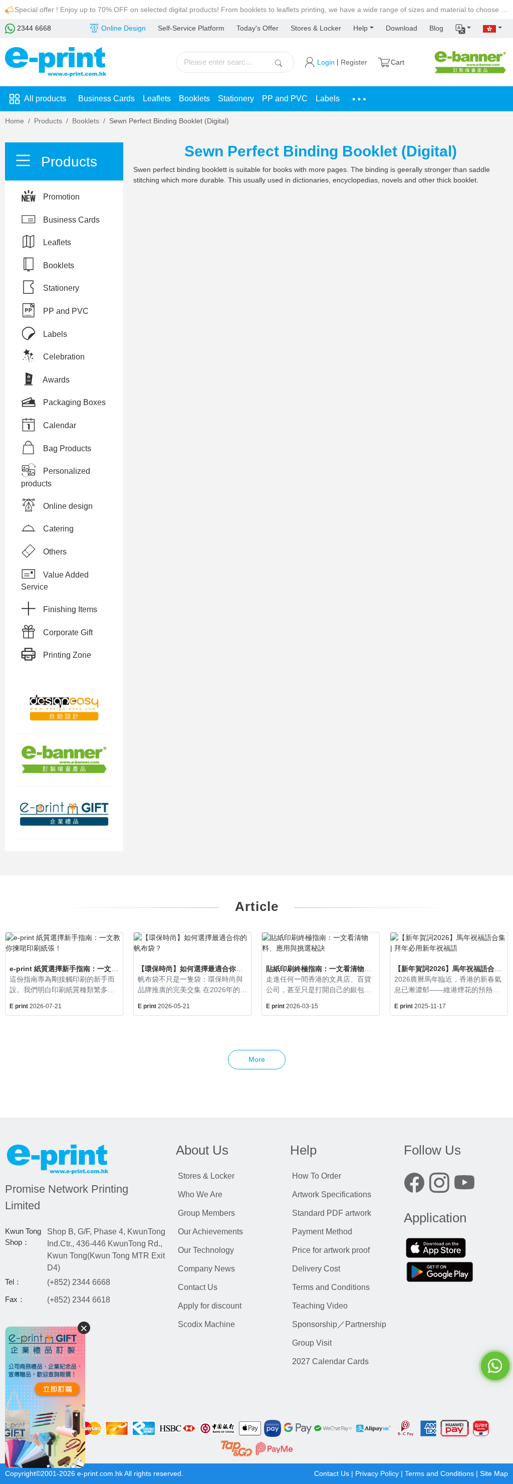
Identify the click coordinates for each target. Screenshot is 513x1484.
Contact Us (197, 1287)
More (256, 1059)
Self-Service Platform (191, 28)
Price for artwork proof (331, 1250)
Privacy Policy (377, 1473)
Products (48, 121)
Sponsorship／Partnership (339, 1324)
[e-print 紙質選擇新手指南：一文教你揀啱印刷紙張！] (64, 943)
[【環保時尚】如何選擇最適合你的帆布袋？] (192, 943)
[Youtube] (464, 1185)
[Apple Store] (436, 1249)
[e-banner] (470, 62)
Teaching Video (320, 1306)
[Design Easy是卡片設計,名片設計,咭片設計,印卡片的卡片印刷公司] (64, 708)
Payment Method (322, 1231)
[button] (463, 28)
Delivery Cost (316, 1268)
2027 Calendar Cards (330, 1361)
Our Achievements (210, 1231)
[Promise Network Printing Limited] (85, 1162)
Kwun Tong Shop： (23, 1236)
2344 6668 (33, 28)
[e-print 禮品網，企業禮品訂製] (45, 1397)
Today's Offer (257, 28)
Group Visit (312, 1343)
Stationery (236, 98)
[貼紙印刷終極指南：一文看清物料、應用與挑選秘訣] (320, 943)
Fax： (15, 1299)
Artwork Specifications (331, 1194)
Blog (436, 28)
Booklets (194, 98)
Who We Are (200, 1194)
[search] (279, 62)
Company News (206, 1268)
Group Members (206, 1213)
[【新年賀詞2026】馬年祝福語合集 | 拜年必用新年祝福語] (448, 943)
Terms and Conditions (331, 1287)
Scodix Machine (206, 1324)
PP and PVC (285, 98)
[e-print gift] (64, 813)
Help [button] (360, 28)
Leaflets (157, 98)
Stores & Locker (316, 28)
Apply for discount (209, 1306)
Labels (328, 98)
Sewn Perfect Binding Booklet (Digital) (169, 121)
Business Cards (106, 98)
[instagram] (439, 1185)
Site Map (494, 1473)
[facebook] (414, 1185)
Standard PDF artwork (331, 1213)
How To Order (316, 1176)
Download (401, 28)
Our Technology (206, 1250)
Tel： (13, 1282)
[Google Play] (439, 1273)
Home (14, 121)
